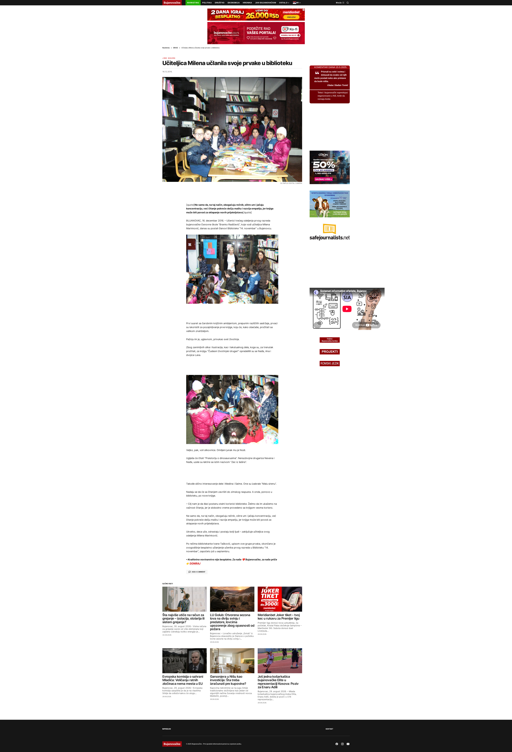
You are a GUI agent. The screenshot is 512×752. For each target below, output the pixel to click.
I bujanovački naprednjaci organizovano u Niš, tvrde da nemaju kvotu (333, 95)
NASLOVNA (171, 58)
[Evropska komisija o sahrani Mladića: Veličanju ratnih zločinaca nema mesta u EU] (184, 660)
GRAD (175, 48)
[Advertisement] (232, 193)
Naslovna (166, 48)
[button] (347, 2)
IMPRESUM (166, 729)
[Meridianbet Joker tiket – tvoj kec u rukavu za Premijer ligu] (280, 599)
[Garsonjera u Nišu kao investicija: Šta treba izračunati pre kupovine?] (232, 660)
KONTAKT (329, 729)
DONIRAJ (195, 563)
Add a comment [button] (198, 572)
